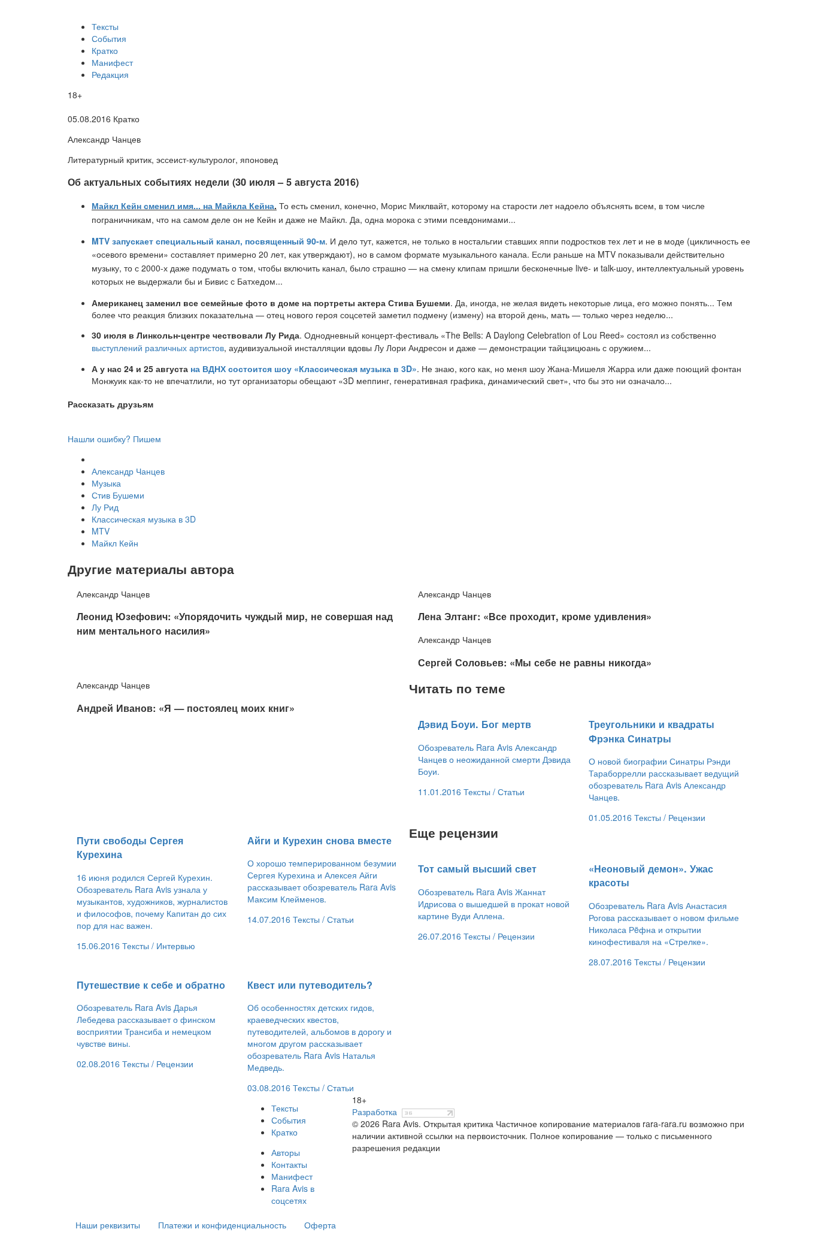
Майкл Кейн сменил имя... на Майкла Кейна (183, 206)
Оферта (320, 1225)
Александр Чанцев (128, 471)
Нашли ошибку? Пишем (114, 439)
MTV (101, 531)
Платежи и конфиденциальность (222, 1225)
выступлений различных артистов (158, 348)
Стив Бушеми (118, 495)
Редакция (110, 74)
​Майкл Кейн (115, 543)
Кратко (105, 50)
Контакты (289, 1164)
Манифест (112, 62)
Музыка (106, 483)
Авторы (285, 1152)
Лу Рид (105, 507)
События (109, 38)
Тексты (105, 26)
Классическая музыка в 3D (144, 519)
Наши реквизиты (107, 1225)
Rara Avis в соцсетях (292, 1194)
